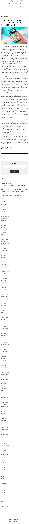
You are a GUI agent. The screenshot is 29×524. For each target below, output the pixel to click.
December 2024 (5, 243)
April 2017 (3, 441)
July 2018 (3, 411)
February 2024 (4, 266)
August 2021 (4, 331)
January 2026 (4, 213)
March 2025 (4, 236)
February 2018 (4, 422)
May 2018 (3, 415)
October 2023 (4, 273)
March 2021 (4, 340)
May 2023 (3, 282)
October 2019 (4, 376)
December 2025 (5, 216)
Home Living (4, 483)
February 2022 (4, 317)
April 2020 (3, 363)
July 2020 (3, 356)
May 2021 (3, 335)
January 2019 (4, 397)
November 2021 (5, 324)
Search (14, 171)
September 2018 (5, 406)
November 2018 (5, 402)
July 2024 (3, 255)
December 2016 (5, 445)
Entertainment (5, 467)
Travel (3, 504)
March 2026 (4, 209)
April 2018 (3, 418)
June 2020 (3, 358)
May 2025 (3, 232)
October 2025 (4, 220)
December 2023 (5, 269)
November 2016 (5, 448)
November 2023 (5, 271)
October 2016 (4, 450)
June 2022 (3, 308)
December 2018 (5, 399)
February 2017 (4, 443)
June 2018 (3, 413)
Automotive (4, 458)
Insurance (4, 487)
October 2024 (4, 248)
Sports (3, 499)
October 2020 (4, 349)
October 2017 (4, 432)
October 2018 (4, 404)
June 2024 (3, 257)
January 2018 (4, 425)
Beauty (3, 460)
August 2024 (4, 253)
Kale (19, 519)
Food (2, 478)
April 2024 (3, 262)
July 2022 (3, 305)
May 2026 (3, 207)
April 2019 (3, 390)
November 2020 (5, 347)
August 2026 (4, 204)
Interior (3, 490)
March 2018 (4, 420)
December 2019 (5, 372)
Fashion (3, 469)
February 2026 (4, 211)
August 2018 (4, 409)
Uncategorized (5, 506)
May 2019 (3, 388)
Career (3, 465)
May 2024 (3, 259)
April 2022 (3, 312)
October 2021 (4, 326)
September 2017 (5, 434)
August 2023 (4, 278)
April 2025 (3, 234)
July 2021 (3, 333)
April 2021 (3, 337)
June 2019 (3, 386)
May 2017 (3, 438)
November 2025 (5, 218)
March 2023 (4, 287)
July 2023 (3, 280)
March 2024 (4, 264)
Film (2, 474)
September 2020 (5, 351)
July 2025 (3, 227)
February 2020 (4, 367)
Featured (3, 471)
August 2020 (4, 354)
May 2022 (3, 310)
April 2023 (3, 285)
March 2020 (4, 365)
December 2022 (5, 294)
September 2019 (5, 379)
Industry (3, 485)
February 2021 (4, 342)
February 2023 (4, 289)
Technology (8, 148)
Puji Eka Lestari (8, 147)
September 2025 (5, 223)
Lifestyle (3, 492)
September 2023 (5, 276)
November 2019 (5, 374)
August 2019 (4, 381)
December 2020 (5, 344)
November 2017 (5, 429)
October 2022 (4, 298)
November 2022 (5, 296)
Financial (3, 476)
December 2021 (5, 321)
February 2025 (4, 239)
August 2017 (4, 436)
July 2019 (3, 383)
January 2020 (4, 370)
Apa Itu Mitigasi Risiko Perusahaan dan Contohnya (14, 189)
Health (3, 481)
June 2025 (3, 230)
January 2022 (4, 319)
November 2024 (5, 246)
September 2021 (5, 328)
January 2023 (4, 292)
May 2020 (3, 360)
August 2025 (4, 225)
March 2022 (4, 314)
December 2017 (5, 427)
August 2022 (4, 303)
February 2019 (4, 395)
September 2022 (5, 301)
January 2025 (4, 241)
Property (3, 497)
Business (3, 462)
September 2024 (5, 250)
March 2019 (4, 393)
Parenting (3, 494)
